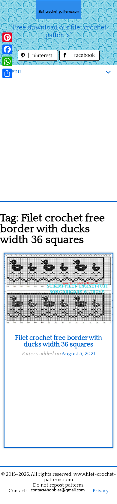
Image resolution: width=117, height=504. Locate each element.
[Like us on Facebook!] (79, 59)
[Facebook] (7, 49)
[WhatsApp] (7, 61)
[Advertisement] (58, 139)
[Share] (7, 73)
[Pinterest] (7, 37)
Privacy (101, 490)
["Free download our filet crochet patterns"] (59, 9)
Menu (13, 71)
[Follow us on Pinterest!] (38, 59)
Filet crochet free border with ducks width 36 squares (58, 341)
